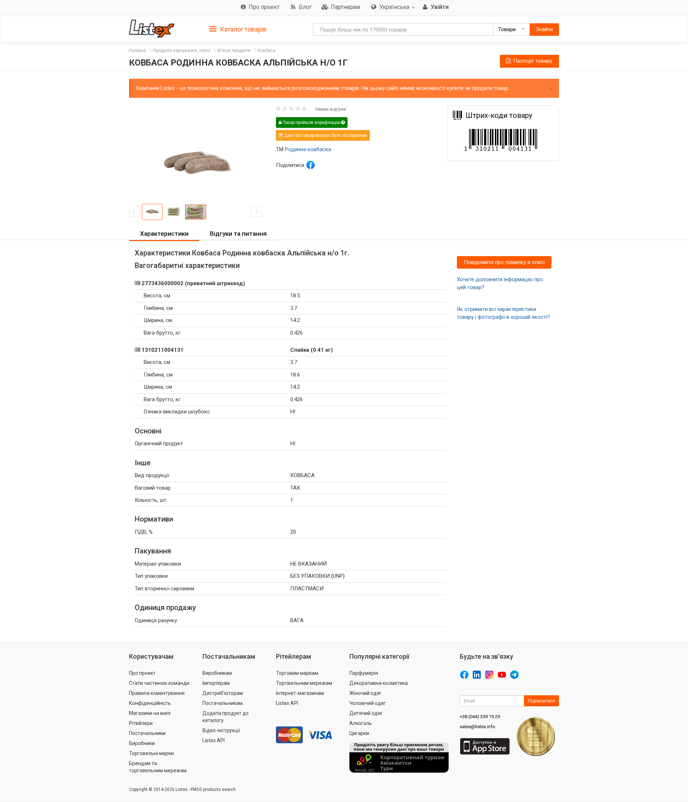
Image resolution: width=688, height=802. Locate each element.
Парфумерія (363, 673)
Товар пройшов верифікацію (311, 122)
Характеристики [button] (164, 233)
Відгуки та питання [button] (238, 233)
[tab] (238, 29)
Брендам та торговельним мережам (158, 766)
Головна (137, 50)
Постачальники (147, 733)
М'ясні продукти (234, 50)
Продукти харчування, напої (181, 50)
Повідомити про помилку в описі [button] (504, 262)
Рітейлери (141, 723)
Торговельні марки (151, 753)
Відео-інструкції (221, 730)
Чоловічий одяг (367, 703)
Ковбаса (267, 50)
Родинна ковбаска (308, 149)
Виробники (142, 743)
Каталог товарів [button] (243, 29)
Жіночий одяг (365, 693)
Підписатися (541, 700)
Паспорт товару (532, 61)
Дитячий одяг (366, 713)
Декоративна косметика (378, 683)
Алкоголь (360, 723)
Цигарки (359, 733)
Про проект (142, 673)
